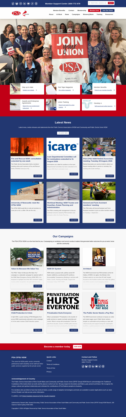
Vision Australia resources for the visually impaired (38, 396)
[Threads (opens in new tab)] (36, 3)
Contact (71, 10)
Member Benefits (59, 10)
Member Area (94, 10)
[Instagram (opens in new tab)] (20, 3)
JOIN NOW (77, 346)
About (51, 14)
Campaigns (76, 14)
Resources (109, 14)
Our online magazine (65, 90)
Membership (81, 10)
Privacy (49, 372)
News (67, 14)
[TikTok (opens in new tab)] (32, 3)
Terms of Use (51, 368)
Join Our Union (107, 10)
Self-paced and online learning (103, 106)
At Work (59, 14)
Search (111, 3)
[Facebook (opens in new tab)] (13, 3)
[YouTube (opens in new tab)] (28, 3)
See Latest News (63, 133)
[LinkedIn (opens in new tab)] (24, 3)
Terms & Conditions (53, 364)
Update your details (28, 90)
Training (99, 14)
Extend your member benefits (103, 90)
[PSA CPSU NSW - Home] (20, 13)
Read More (38, 175)
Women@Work (88, 14)
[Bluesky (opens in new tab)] (16, 3)
